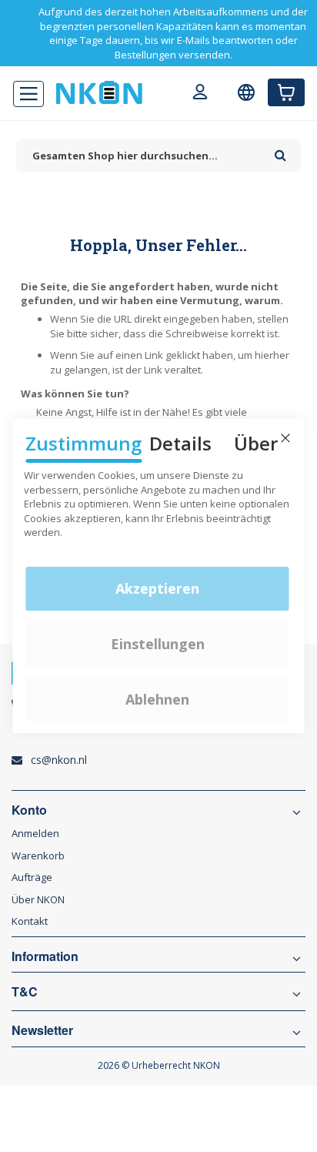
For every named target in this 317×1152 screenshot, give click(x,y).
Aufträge (32, 877)
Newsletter (42, 1030)
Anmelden (35, 833)
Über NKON (38, 899)
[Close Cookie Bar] (285, 438)
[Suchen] (280, 150)
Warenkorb (38, 855)
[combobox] (141, 155)
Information (45, 956)
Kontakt (30, 921)
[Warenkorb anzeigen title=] (286, 92)
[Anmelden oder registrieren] (200, 94)
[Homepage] (99, 92)
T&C (25, 992)
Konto (29, 810)
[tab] (158, 899)
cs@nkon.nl (59, 759)
